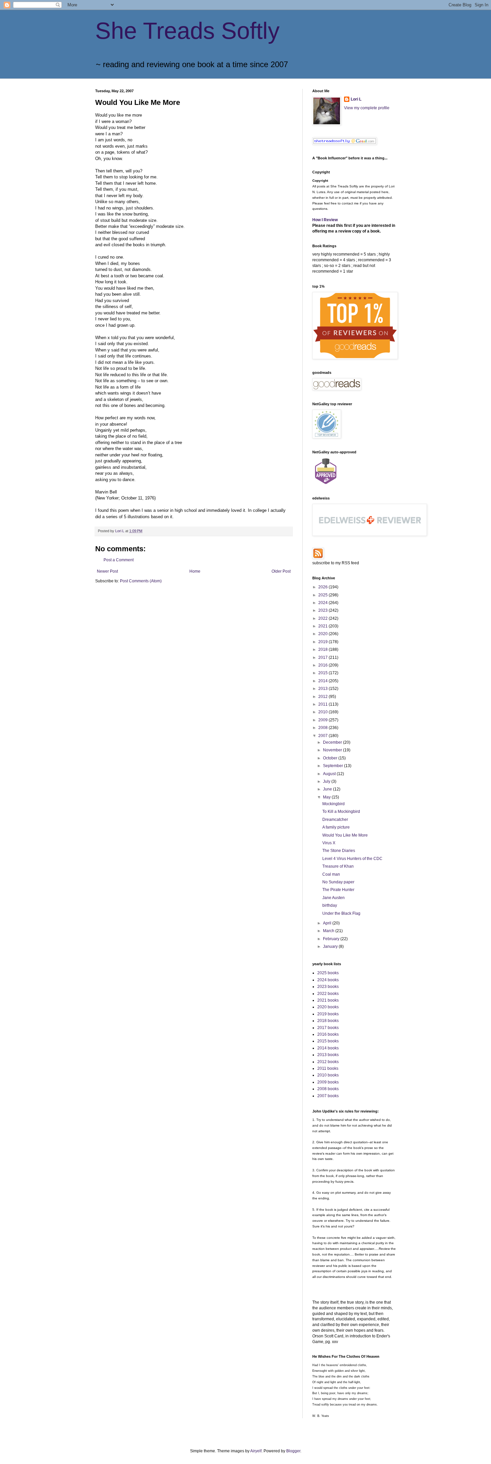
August (330, 773)
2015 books (328, 1041)
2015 (323, 673)
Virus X (328, 843)
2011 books (327, 1068)
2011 (323, 704)
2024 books (328, 980)
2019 (323, 641)
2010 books (328, 1075)
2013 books (328, 1054)
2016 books (328, 1034)
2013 (323, 688)
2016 (323, 665)
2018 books (328, 1020)
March (329, 930)
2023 (323, 610)
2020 (323, 633)
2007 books (328, 1095)
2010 (323, 712)
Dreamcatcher (335, 819)
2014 (323, 681)
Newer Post (107, 571)
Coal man (331, 874)
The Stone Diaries (338, 850)
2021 (323, 626)
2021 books (328, 1000)
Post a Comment (119, 560)
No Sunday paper (338, 882)
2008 (323, 727)
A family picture (336, 827)
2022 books (328, 993)
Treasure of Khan (338, 866)
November (333, 750)
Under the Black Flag (341, 913)
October (330, 758)
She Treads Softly (187, 31)
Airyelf (256, 1451)
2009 (323, 720)
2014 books (328, 1048)
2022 (323, 618)
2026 (323, 587)
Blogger (293, 1451)
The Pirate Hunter (338, 889)
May (327, 797)
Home (194, 571)
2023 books (328, 986)
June (328, 789)
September (333, 765)
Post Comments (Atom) (141, 581)
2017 (323, 657)
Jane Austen (333, 897)
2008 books (328, 1088)
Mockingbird (333, 803)
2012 (323, 696)
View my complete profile (366, 108)
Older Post (281, 571)
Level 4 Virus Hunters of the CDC (352, 858)
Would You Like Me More (345, 835)
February (331, 938)
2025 (323, 595)
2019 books (328, 1014)
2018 (323, 649)
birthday (329, 905)
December (333, 742)
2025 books (328, 973)
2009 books (328, 1082)
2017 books (328, 1027)
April (327, 923)
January (331, 946)
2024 (323, 602)
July (327, 781)
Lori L (356, 99)
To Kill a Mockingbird (341, 811)
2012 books (328, 1061)
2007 (323, 735)
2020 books (328, 1007)
